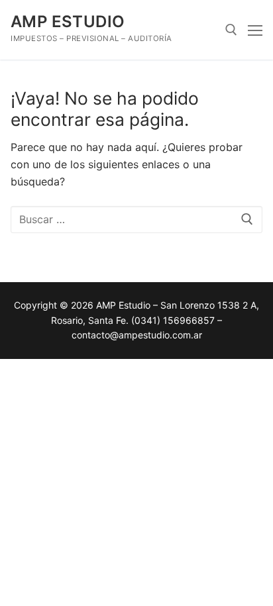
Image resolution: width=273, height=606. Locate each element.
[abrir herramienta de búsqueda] (231, 30)
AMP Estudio (68, 21)
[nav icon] (255, 30)
